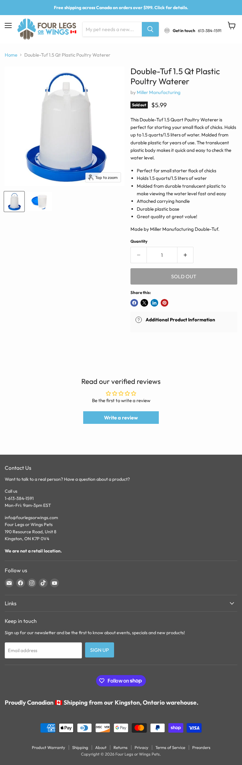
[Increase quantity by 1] (185, 255)
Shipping (80, 747)
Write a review (121, 417)
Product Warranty (48, 747)
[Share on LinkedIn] (154, 303)
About (101, 747)
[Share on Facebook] (134, 303)
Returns (120, 747)
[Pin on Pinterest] (164, 303)
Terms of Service (170, 747)
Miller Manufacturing (159, 92)
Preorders (201, 747)
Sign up (99, 650)
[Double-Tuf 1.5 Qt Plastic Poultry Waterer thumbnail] (14, 201)
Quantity (138, 241)
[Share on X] (144, 303)
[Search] (150, 29)
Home (11, 55)
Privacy (141, 747)
